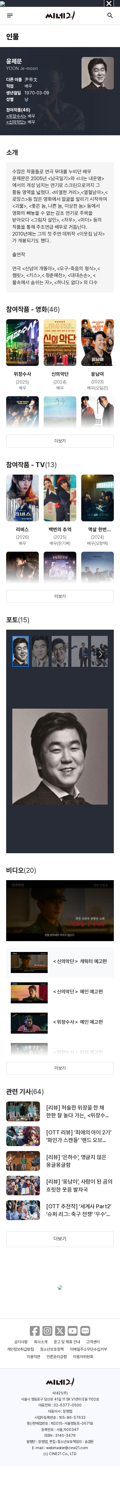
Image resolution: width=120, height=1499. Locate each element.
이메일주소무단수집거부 (88, 1349)
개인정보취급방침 (20, 1349)
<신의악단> (16, 121)
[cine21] (60, 15)
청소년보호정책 (52, 1349)
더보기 (60, 440)
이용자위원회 (83, 1356)
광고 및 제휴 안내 (67, 1342)
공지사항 (21, 1342)
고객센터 (93, 1342)
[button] (100, 654)
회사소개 (40, 1342)
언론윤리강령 (56, 1356)
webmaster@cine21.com (67, 1448)
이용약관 (33, 1356)
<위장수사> (16, 116)
